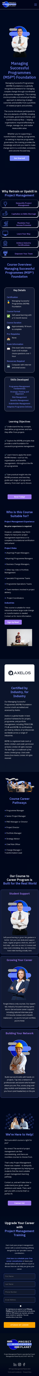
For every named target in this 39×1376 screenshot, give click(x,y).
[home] (9, 4)
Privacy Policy (27, 1372)
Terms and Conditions (14, 1372)
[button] (35, 4)
